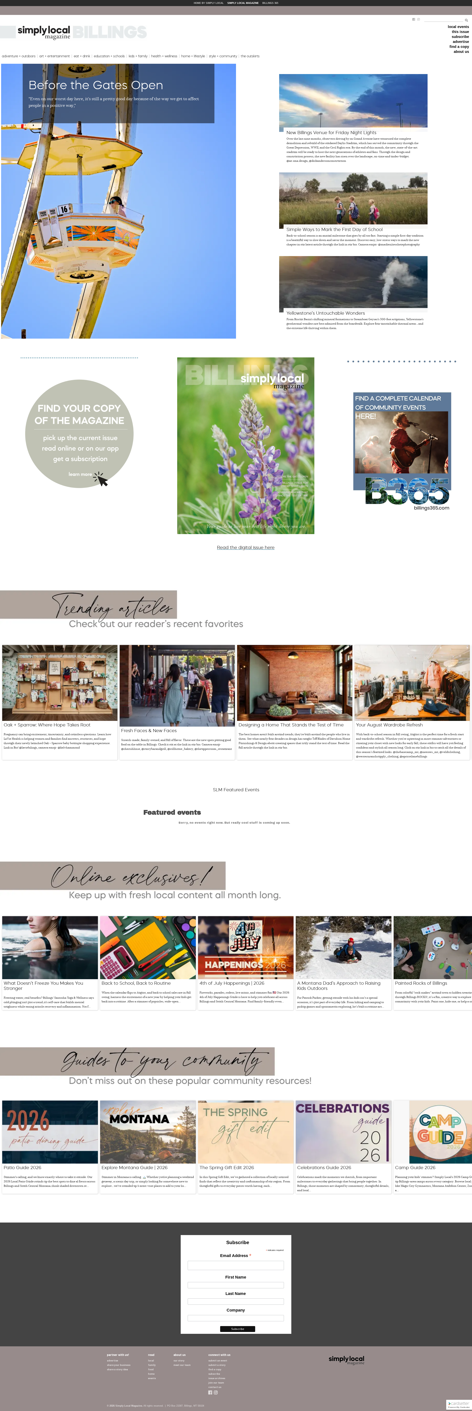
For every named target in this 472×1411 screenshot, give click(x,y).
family (152, 1365)
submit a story (216, 1365)
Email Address (235, 1256)
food (151, 1369)
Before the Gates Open (96, 85)
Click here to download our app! (218, 10)
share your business (118, 1365)
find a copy (459, 47)
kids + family (138, 56)
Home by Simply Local (209, 3)
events (152, 1378)
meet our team (182, 1365)
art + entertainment (54, 56)
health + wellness (164, 56)
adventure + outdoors (18, 56)
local (151, 1360)
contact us (214, 1387)
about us (461, 52)
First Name (235, 1277)
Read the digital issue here (246, 547)
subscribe (460, 37)
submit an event (217, 1360)
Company (236, 1310)
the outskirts (250, 56)
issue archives (216, 1378)
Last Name (235, 1293)
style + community (223, 56)
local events (458, 27)
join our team (216, 1382)
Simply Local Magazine (243, 3)
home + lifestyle (193, 56)
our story (178, 1360)
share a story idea (117, 1369)
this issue (460, 32)
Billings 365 (270, 3)
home (151, 1373)
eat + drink (82, 56)
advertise (461, 42)
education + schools (109, 56)
